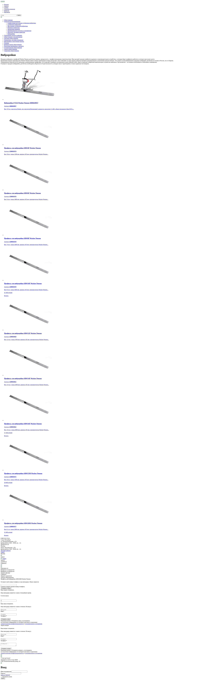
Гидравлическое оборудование (13, 47)
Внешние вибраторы (14, 27)
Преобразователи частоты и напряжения (19, 30)
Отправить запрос (6, 588)
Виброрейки (11, 34)
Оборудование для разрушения (13, 37)
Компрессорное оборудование (13, 44)
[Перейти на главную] (3, 1)
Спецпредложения (9, 9)
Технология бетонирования (12, 21)
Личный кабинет (6, 550)
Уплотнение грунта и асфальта (13, 35)
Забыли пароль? (5, 675)
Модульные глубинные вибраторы (18, 26)
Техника (6, 43)
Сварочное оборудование (11, 50)
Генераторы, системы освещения (13, 40)
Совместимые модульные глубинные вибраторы (22, 23)
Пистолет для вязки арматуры (16, 32)
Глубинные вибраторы (14, 24)
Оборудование (8, 20)
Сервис (6, 7)
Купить (6, 295)
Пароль (3, 673)
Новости (6, 10)
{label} (3, 552)
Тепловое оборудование (11, 38)
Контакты (7, 12)
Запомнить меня (7, 676)
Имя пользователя (6, 671)
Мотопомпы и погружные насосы (14, 41)
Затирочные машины (14, 29)
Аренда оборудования (10, 49)
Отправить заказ (5, 619)
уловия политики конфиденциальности (12, 624)
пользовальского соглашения (33, 624)
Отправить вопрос (6, 648)
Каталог (6, 4)
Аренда (6, 6)
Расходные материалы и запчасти (14, 46)
